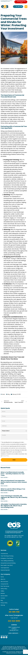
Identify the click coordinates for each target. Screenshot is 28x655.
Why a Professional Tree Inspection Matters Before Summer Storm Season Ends (14, 482)
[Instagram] (4, 637)
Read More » (4, 477)
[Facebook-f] (2, 637)
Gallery (2, 591)
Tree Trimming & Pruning (7, 556)
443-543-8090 (14, 621)
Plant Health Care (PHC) (7, 565)
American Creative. (17, 653)
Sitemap (3, 605)
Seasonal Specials (5, 570)
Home (2, 577)
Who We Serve (4, 581)
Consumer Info (4, 584)
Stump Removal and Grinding (8, 563)
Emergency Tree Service (7, 558)
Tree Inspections (5, 567)
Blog (2, 600)
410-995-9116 (14, 612)
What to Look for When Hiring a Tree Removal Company (13, 489)
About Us (3, 579)
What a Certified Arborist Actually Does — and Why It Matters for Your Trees (12, 473)
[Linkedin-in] (6, 637)
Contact (3, 598)
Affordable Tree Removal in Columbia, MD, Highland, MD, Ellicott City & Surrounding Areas (14, 505)
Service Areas (4, 595)
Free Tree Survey (5, 586)
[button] (26, 6)
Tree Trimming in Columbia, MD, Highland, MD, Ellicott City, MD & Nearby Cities (14, 497)
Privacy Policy (6, 456)
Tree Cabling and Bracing (7, 560)
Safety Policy (4, 588)
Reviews (3, 593)
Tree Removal (4, 553)
